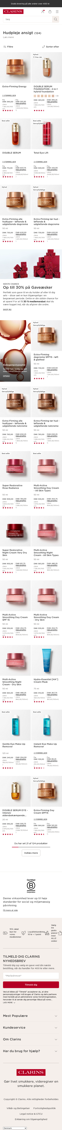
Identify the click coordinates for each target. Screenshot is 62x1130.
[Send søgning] (55, 19)
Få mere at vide (10, 910)
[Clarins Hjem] (13, 11)
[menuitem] (43, 11)
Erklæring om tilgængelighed (31, 1119)
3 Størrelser (9, 162)
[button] (8, 37)
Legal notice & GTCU (31, 1114)
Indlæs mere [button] (31, 853)
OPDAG (6, 376)
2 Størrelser (9, 95)
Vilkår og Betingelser (18, 1108)
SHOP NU (7, 309)
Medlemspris (21, 103)
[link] (21, 103)
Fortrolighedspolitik (44, 1108)
